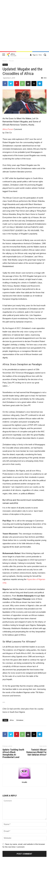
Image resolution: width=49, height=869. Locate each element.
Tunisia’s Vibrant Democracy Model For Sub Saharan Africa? (36, 752)
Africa (12, 720)
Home (5, 61)
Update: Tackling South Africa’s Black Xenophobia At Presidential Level (13, 753)
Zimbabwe (19, 720)
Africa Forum (8, 129)
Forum (11, 61)
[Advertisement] (24, 27)
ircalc (24, 782)
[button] (45, 55)
